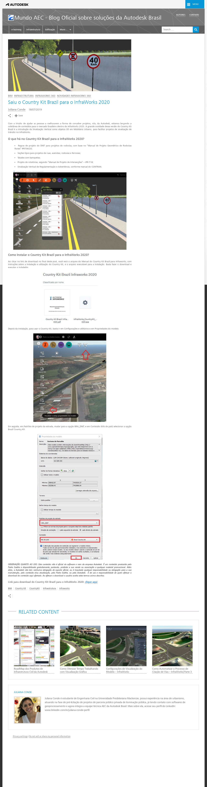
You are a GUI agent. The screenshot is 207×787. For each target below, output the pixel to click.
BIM (10, 95)
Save (20, 115)
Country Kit (20, 588)
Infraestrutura (33, 29)
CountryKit (34, 588)
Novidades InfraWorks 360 (74, 95)
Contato (194, 14)
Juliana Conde (16, 109)
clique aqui (91, 582)
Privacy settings (20, 736)
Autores (180, 14)
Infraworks (64, 588)
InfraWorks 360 (45, 95)
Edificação (50, 29)
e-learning (16, 29)
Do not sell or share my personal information (49, 736)
